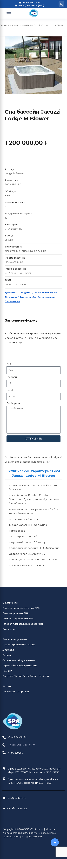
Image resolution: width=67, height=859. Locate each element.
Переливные (12, 301)
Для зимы (11, 292)
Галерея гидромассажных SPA (21, 608)
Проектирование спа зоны (18, 644)
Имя (9, 363)
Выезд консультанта (14, 639)
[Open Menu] (8, 13)
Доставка (8, 649)
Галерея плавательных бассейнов (23, 623)
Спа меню (8, 629)
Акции (6, 686)
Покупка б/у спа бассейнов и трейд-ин (26, 676)
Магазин (14, 25)
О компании (10, 602)
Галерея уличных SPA (15, 613)
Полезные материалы (15, 691)
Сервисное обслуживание (18, 660)
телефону (15, 342)
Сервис (7, 655)
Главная (3, 25)
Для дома (24, 292)
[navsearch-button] (61, 4)
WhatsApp (45, 337)
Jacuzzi (24, 25)
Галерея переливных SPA (18, 618)
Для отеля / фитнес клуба (20, 297)
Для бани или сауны (44, 292)
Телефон (12, 377)
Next (58, 65)
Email (10, 390)
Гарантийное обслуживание (19, 665)
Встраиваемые (46, 297)
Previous (9, 65)
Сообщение (13, 403)
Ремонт (7, 670)
